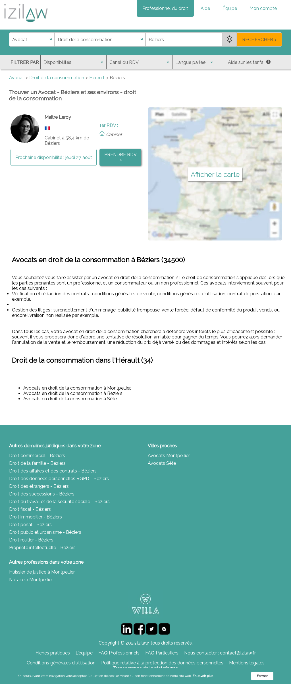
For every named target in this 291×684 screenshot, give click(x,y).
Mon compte (263, 8)
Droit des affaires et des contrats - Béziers (53, 471)
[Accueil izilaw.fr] (25, 24)
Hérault (97, 77)
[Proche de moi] (229, 39)
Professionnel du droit (165, 8)
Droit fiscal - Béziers (30, 509)
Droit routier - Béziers (31, 540)
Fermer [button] (262, 676)
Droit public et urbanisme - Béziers (45, 532)
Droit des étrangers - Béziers (39, 486)
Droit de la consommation (56, 77)
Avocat (16, 77)
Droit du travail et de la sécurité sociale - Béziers (59, 501)
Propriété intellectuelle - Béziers (42, 547)
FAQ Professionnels (119, 653)
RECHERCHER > (259, 39)
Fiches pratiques (53, 653)
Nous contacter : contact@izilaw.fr (220, 653)
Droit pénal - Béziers (30, 524)
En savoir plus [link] (203, 676)
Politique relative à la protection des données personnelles (162, 663)
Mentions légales (247, 663)
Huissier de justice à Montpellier (42, 572)
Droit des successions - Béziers (41, 494)
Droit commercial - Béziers (37, 455)
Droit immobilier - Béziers (35, 517)
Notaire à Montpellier (31, 579)
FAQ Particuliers (161, 653)
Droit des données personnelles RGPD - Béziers (59, 478)
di (11, 39)
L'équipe (84, 653)
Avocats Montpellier (169, 455)
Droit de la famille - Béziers (37, 463)
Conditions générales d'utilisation (61, 663)
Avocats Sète (162, 463)
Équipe (230, 8)
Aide (205, 8)
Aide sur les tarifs (245, 62)
